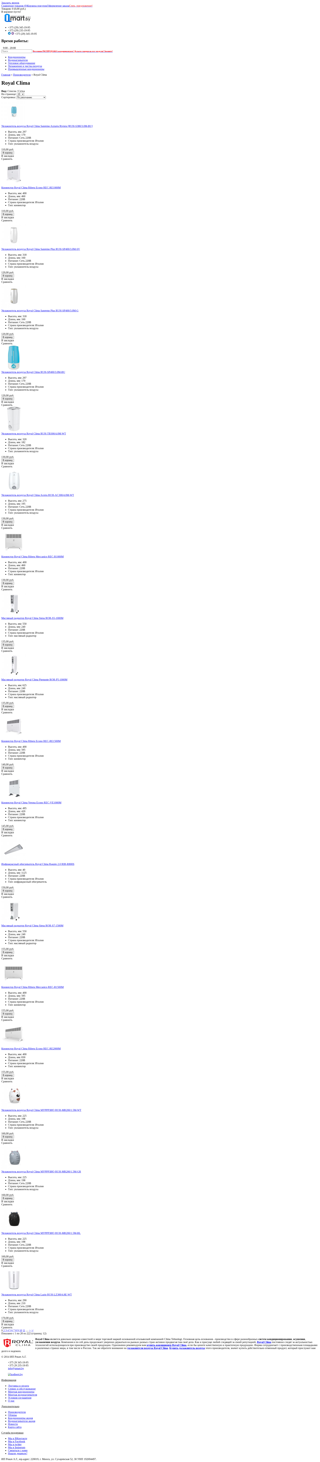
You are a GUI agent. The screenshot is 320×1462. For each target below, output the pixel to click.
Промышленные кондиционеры (26, 69)
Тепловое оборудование (21, 63)
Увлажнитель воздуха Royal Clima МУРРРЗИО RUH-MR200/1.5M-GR (41, 1171)
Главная (5, 74)
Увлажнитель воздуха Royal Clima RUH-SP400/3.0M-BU (33, 372)
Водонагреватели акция (21, 1421)
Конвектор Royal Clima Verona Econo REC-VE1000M (31, 802)
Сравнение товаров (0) (14, 5)
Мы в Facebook (16, 1441)
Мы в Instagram (16, 1447)
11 (24, 1330)
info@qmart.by (16, 1368)
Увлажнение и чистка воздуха (25, 66)
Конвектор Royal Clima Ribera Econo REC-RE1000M (31, 187)
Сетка (21, 91)
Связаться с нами (18, 1450)
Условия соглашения (19, 1397)
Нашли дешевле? (17, 1453)
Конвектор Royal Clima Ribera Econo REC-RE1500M (31, 741)
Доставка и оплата (18, 1385)
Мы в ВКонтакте (17, 1438)
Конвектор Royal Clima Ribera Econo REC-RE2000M (31, 1048)
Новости (13, 1424)
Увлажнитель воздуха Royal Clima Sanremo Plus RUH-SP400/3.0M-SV (40, 249)
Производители (22, 74)
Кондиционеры (17, 57)
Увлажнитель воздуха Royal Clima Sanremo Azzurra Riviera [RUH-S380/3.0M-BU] (47, 126)
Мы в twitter (15, 1444)
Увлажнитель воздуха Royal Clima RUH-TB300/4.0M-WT (33, 433)
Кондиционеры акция (20, 1418)
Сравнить (6, 159)
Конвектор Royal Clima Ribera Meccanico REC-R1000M (32, 556)
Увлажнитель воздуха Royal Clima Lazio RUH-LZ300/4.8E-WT (36, 1294)
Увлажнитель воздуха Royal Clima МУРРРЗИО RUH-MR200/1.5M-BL (41, 1233)
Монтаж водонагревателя (22, 1394)
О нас (11, 1400)
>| (32, 1330)
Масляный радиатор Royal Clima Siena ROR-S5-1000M (32, 618)
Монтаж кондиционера (21, 1391)
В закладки (7, 155)
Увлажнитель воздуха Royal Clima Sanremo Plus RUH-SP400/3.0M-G (39, 310)
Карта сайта (15, 1427)
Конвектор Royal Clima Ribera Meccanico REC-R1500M (32, 987)
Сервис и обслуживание (22, 1388)
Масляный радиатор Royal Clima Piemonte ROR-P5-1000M (34, 679)
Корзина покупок (37, 5)
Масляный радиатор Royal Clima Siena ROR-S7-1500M (32, 925)
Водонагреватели (18, 60)
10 (20, 1330)
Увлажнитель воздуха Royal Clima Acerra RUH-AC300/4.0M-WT (37, 495)
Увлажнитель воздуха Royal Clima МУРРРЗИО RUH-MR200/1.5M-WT (41, 1110)
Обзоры (12, 1415)
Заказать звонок (10, 2)
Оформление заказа (58, 5)
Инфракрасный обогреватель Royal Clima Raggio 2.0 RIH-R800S (37, 864)
